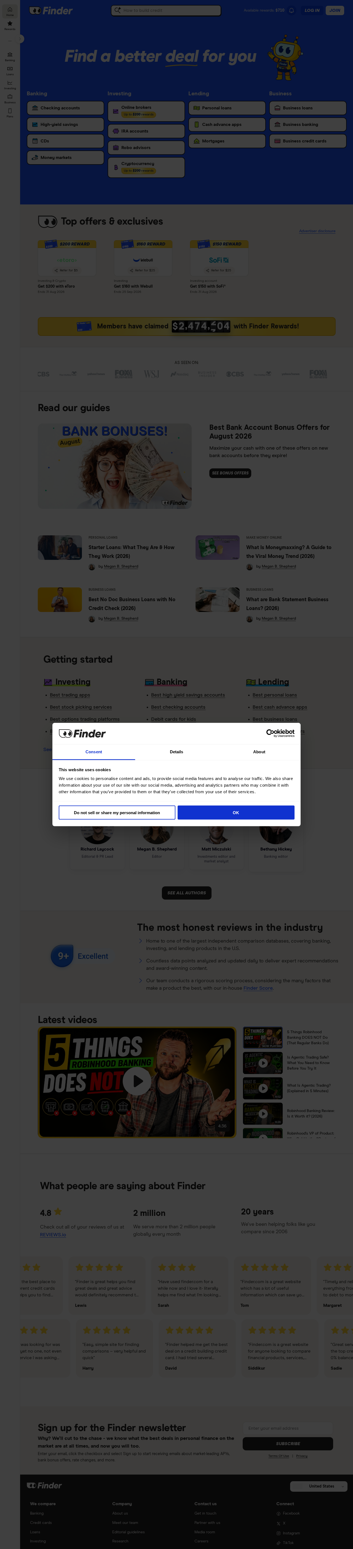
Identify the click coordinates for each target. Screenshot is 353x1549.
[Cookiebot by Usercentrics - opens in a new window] (270, 733)
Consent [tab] (93, 751)
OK (236, 812)
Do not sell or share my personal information (117, 812)
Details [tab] (176, 751)
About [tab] (259, 751)
